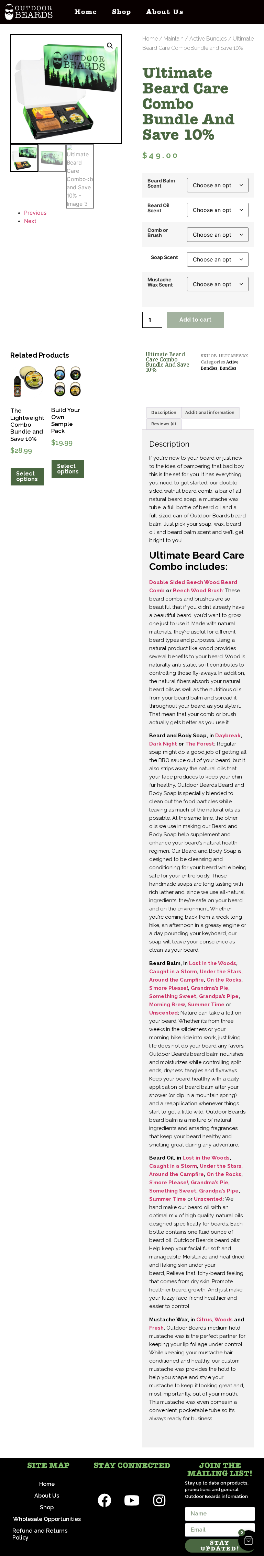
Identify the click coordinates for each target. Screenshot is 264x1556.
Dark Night (163, 744)
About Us (165, 12)
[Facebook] (104, 1500)
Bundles (228, 368)
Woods (223, 1320)
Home (86, 12)
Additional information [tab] (209, 412)
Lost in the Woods (212, 963)
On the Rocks (224, 980)
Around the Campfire (176, 980)
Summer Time (207, 1004)
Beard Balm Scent (161, 183)
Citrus (204, 1320)
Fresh (156, 1328)
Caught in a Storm (173, 972)
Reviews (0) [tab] (163, 424)
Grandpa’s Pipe (219, 996)
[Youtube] (132, 1500)
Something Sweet (172, 996)
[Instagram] (159, 1500)
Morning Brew (167, 1004)
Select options (27, 476)
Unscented (163, 1013)
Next (30, 220)
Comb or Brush (157, 233)
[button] (110, 46)
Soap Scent (164, 257)
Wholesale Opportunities (47, 1519)
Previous (35, 212)
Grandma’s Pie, (210, 988)
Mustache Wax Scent (160, 282)
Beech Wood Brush (198, 590)
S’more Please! (168, 988)
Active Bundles (208, 38)
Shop (121, 12)
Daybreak (228, 735)
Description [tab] (163, 412)
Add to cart (195, 319)
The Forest (199, 744)
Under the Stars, (221, 972)
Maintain (174, 38)
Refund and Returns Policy (39, 1534)
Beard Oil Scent (158, 208)
